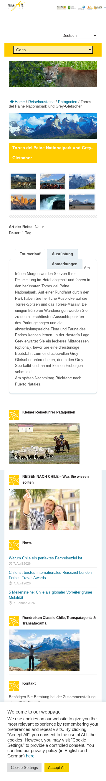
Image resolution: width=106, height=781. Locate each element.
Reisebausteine (41, 102)
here (30, 756)
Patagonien (67, 102)
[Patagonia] (44, 463)
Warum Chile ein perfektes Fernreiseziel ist (45, 558)
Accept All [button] (56, 767)
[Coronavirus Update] (44, 528)
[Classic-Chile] (44, 669)
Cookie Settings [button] (24, 767)
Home (20, 102)
